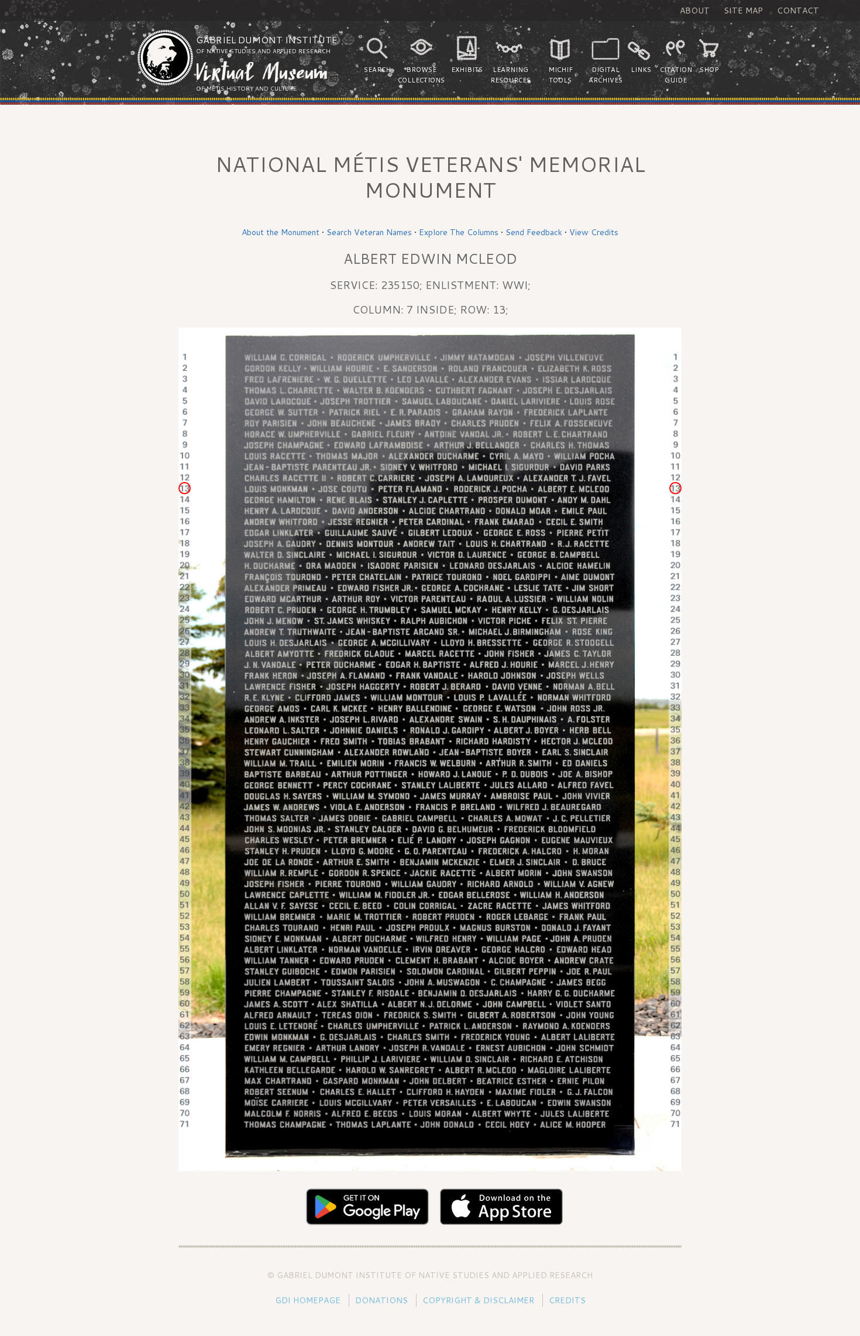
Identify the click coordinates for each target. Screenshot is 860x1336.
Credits (567, 1300)
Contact (798, 10)
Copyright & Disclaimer (478, 1300)
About (695, 10)
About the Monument (280, 232)
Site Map (743, 10)
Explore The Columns (458, 232)
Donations (381, 1300)
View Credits (593, 232)
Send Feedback (533, 232)
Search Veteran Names (369, 232)
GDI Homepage (307, 1300)
